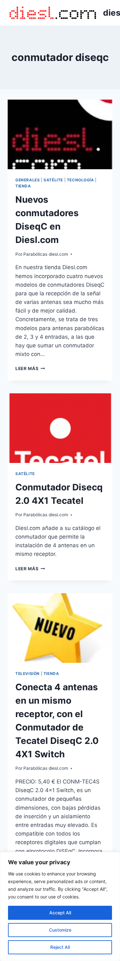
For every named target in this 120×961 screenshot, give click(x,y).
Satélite (53, 180)
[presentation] (60, 134)
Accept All (60, 912)
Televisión (27, 673)
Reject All (60, 947)
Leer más (30, 368)
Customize (60, 930)
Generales (27, 180)
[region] (60, 906)
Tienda (23, 186)
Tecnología (80, 180)
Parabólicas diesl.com (45, 254)
